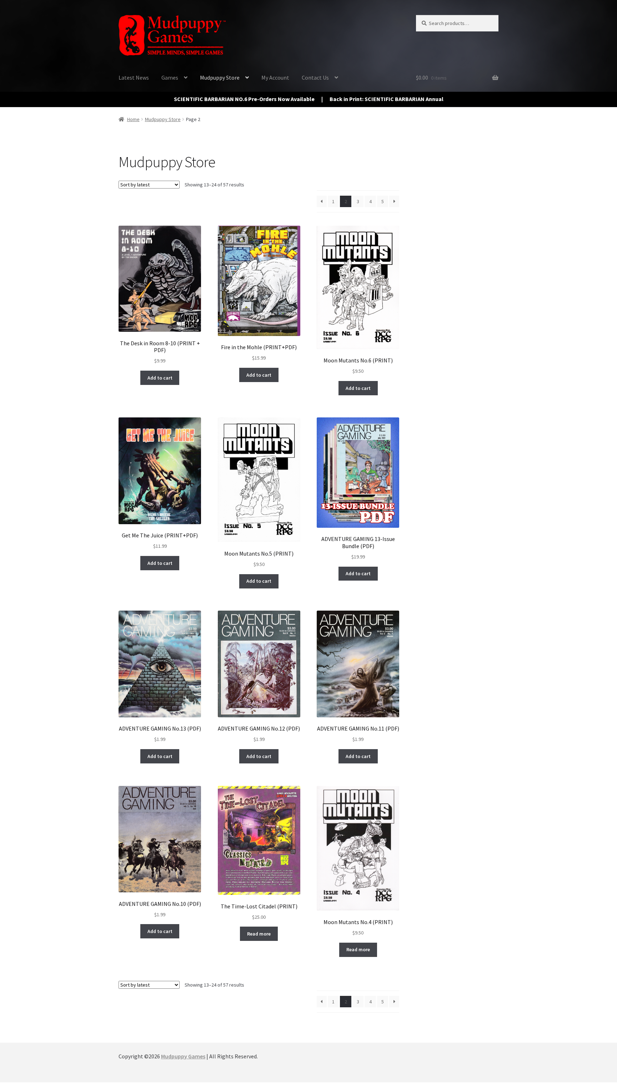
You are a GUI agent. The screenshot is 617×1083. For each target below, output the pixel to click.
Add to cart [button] (159, 378)
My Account (275, 77)
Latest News (134, 77)
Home (133, 119)
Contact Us (315, 77)
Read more (259, 934)
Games (169, 77)
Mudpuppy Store (220, 77)
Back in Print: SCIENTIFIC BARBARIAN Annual (386, 98)
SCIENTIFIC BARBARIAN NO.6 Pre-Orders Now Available (244, 98)
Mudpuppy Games (183, 1056)
